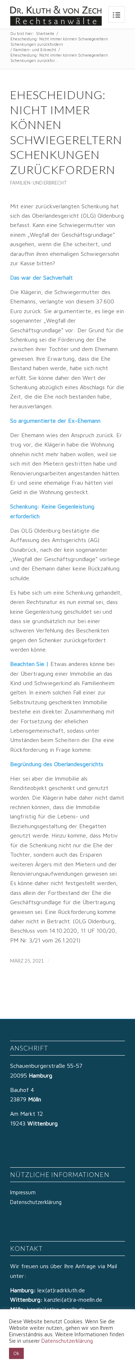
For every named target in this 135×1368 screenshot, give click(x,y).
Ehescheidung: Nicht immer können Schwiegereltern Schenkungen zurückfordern (59, 41)
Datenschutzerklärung (36, 1202)
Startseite (45, 33)
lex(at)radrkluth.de (62, 1290)
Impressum (23, 1192)
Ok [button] (16, 1353)
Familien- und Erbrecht (34, 49)
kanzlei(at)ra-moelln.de (73, 1299)
